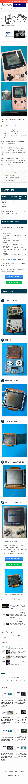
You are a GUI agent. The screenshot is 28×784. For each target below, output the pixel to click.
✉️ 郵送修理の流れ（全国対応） (12, 177)
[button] (3, 680)
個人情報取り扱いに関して (8, 773)
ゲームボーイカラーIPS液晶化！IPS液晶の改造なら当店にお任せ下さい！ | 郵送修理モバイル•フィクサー (18, 624)
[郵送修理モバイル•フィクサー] (14, 8)
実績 (3, 25)
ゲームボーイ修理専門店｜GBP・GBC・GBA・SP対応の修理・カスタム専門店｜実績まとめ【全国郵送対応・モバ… (18, 606)
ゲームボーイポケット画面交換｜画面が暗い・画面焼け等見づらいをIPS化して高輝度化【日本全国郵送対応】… (18, 615)
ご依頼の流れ (12, 259)
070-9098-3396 (7, 4)
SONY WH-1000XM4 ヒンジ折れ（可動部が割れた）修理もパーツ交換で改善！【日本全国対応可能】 (18, 657)
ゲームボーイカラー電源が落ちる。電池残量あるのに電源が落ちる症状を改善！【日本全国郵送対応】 (17, 652)
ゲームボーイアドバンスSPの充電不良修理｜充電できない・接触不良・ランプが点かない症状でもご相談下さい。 (18, 663)
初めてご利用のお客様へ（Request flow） (12, 771)
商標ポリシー (16, 773)
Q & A (22, 771)
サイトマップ (22, 773)
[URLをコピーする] (25, 680)
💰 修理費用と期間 (9, 175)
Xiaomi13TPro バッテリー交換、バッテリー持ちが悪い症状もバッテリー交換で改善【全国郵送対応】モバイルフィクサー (18, 647)
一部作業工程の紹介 (9, 180)
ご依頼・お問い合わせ (19, 4)
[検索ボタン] (26, 8)
